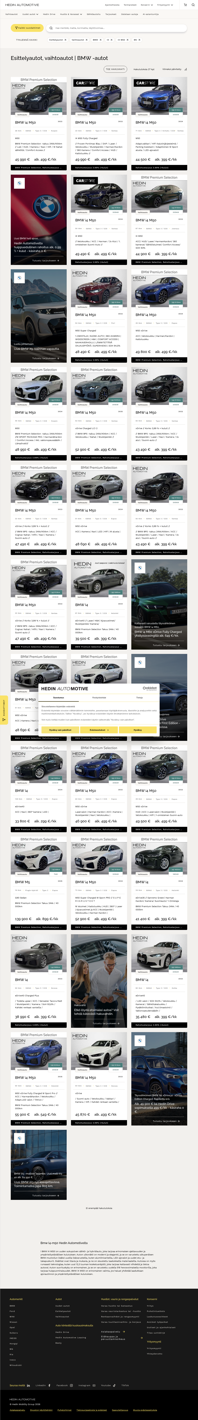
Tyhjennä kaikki (26, 40)
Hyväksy (138, 730)
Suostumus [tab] (58, 697)
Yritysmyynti (163, 5)
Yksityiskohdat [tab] (99, 697)
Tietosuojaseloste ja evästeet (92, 1410)
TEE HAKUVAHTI (115, 69)
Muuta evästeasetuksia (145, 1410)
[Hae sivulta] (193, 5)
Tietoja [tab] (139, 697)
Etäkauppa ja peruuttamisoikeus (113, 1337)
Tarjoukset (110, 14)
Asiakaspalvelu (110, 1331)
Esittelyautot (56, 40)
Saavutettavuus (120, 1410)
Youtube (106, 1385)
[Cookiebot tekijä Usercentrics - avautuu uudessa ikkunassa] (145, 689)
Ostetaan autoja (129, 14)
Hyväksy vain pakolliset (60, 730)
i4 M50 (121, 40)
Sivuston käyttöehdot (41, 1410)
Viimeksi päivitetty (171, 69)
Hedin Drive (49, 14)
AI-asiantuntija (151, 14)
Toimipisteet (130, 5)
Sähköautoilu (94, 14)
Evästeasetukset (97, 730)
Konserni (145, 5)
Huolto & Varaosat (69, 14)
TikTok (125, 1385)
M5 (135, 40)
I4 (108, 40)
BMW (95, 40)
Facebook (62, 1385)
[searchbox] (119, 28)
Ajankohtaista (112, 5)
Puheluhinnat (65, 1410)
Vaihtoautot (11, 14)
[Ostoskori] (185, 5)
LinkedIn (41, 1385)
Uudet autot (28, 14)
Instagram (84, 1385)
